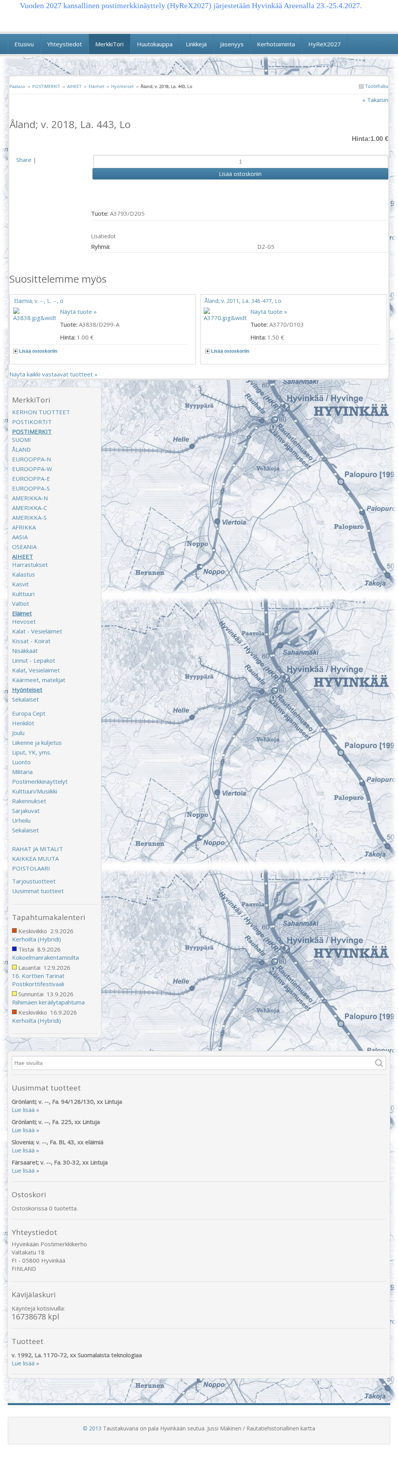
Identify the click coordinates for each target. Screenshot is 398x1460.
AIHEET (74, 86)
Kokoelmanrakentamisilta (45, 957)
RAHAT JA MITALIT (37, 849)
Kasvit (20, 584)
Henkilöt (23, 723)
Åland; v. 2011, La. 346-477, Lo (242, 300)
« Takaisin (375, 100)
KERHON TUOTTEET (41, 412)
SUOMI (21, 439)
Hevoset (24, 621)
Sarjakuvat (26, 810)
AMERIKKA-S (29, 517)
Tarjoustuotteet (34, 881)
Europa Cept (28, 713)
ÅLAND (21, 449)
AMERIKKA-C (29, 508)
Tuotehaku (376, 86)
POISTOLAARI (31, 868)
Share (23, 160)
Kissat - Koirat (31, 641)
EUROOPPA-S (31, 488)
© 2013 (92, 1428)
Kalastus (23, 574)
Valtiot (20, 603)
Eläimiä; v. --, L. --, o (38, 300)
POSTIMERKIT (46, 86)
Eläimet (96, 86)
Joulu (18, 733)
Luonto (21, 762)
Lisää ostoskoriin (38, 351)
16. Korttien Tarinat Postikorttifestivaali (38, 980)
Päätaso (17, 86)
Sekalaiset (25, 699)
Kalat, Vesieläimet (36, 670)
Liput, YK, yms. (31, 752)
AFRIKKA (24, 527)
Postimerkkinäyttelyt (40, 781)
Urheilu (21, 820)
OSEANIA (24, 547)
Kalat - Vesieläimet (37, 631)
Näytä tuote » (78, 311)
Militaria (22, 772)
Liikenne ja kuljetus (37, 742)
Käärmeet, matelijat (38, 680)
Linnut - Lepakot (33, 660)
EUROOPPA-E (31, 478)
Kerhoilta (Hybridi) (36, 939)
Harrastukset (30, 564)
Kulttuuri (23, 594)
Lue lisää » (25, 1109)
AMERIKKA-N (30, 498)
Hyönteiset (122, 86)
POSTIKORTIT (32, 422)
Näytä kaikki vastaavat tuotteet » (53, 374)
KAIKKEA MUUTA (35, 858)
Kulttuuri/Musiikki (34, 791)
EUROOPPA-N (31, 459)
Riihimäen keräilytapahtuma (48, 1002)
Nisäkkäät (25, 650)
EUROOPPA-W (32, 469)
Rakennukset (29, 801)
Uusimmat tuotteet (38, 891)
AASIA (20, 537)
